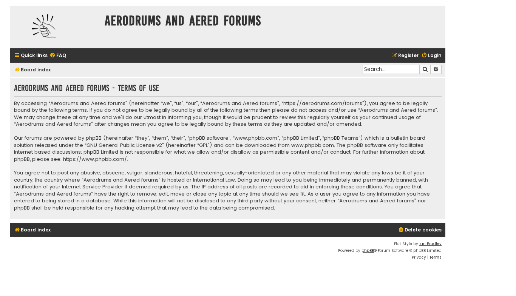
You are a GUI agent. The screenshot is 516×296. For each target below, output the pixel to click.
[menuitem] (57, 56)
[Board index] (55, 27)
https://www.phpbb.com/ (95, 159)
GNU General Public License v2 (124, 145)
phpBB (368, 250)
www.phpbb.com (312, 145)
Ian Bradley (430, 244)
